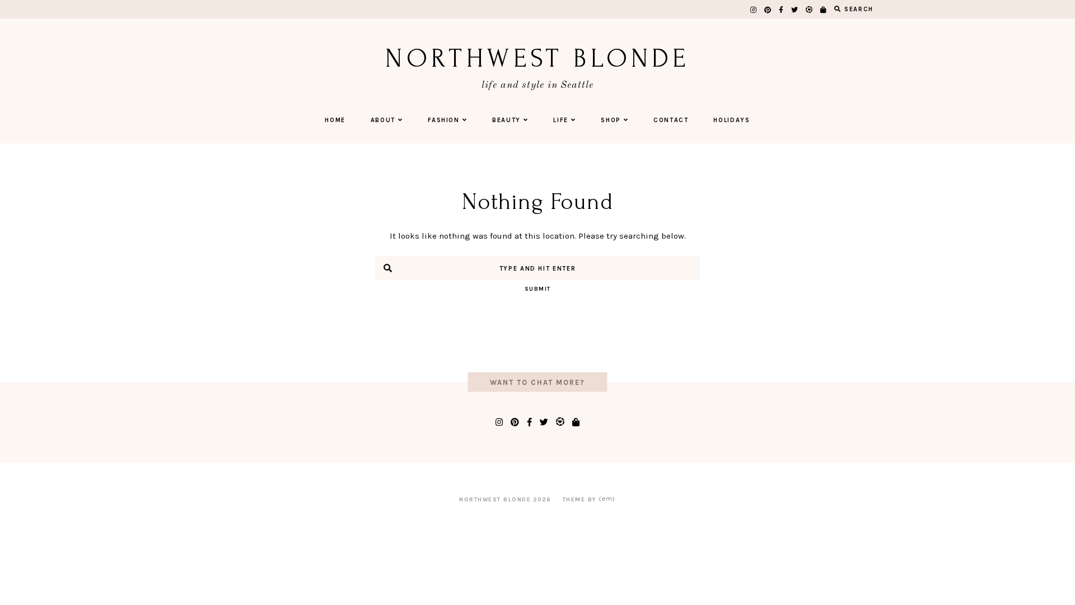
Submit (538, 289)
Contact (671, 120)
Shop (611, 120)
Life (560, 120)
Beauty (506, 120)
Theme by (581, 499)
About (383, 120)
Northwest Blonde (537, 58)
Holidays (731, 120)
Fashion (444, 120)
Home (335, 120)
